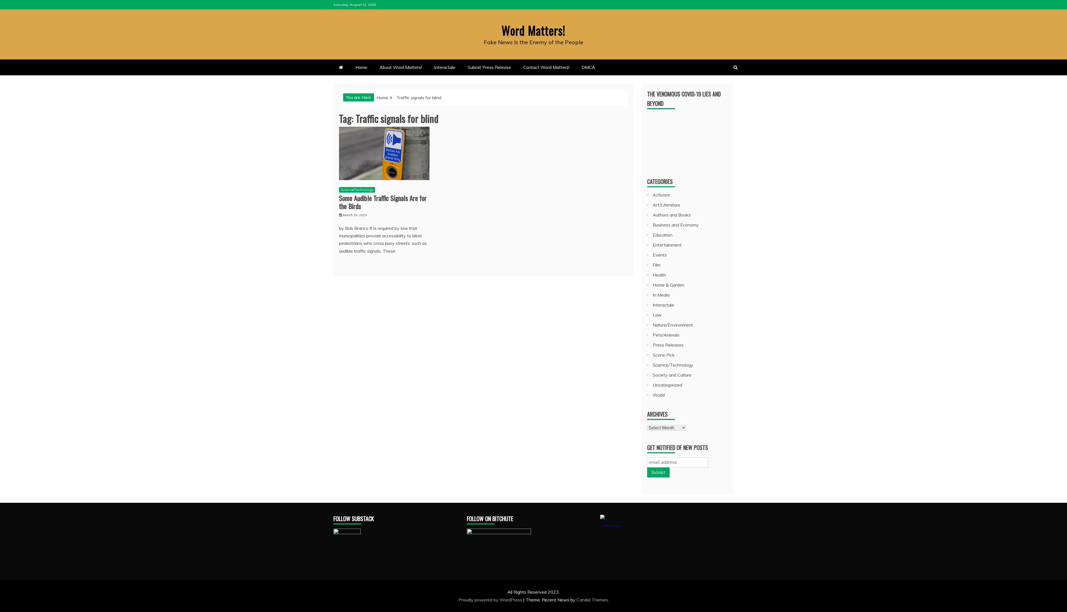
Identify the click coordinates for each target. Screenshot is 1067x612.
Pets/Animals (666, 335)
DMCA (588, 67)
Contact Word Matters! (546, 67)
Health (659, 275)
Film (656, 265)
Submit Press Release (489, 67)
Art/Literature (666, 205)
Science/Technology (357, 190)
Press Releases (668, 345)
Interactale (444, 67)
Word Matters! (533, 30)
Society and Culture (672, 375)
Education (662, 235)
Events (660, 255)
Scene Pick (664, 355)
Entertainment (667, 245)
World (659, 395)
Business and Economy (676, 225)
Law (657, 315)
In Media (661, 295)
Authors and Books (672, 215)
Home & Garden (668, 285)
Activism (661, 195)
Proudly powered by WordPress (490, 600)
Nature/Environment (673, 325)
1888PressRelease (611, 526)
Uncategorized (667, 385)
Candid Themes (592, 600)
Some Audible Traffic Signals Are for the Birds (383, 202)
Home (361, 67)
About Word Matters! (401, 67)
